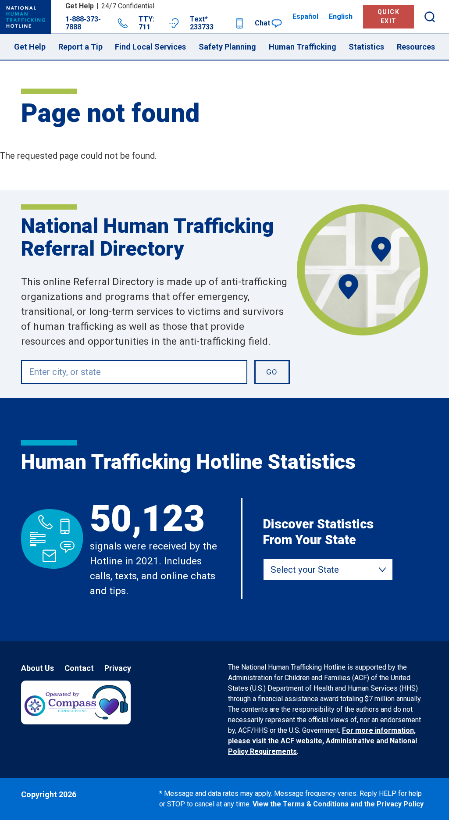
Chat (262, 23)
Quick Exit (389, 16)
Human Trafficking (302, 46)
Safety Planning (227, 46)
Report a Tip (80, 46)
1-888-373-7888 (83, 23)
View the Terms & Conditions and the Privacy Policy (338, 804)
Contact (79, 668)
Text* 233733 (202, 23)
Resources (416, 46)
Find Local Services (150, 46)
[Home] (25, 17)
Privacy (117, 668)
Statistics (366, 46)
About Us (37, 668)
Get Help (30, 46)
